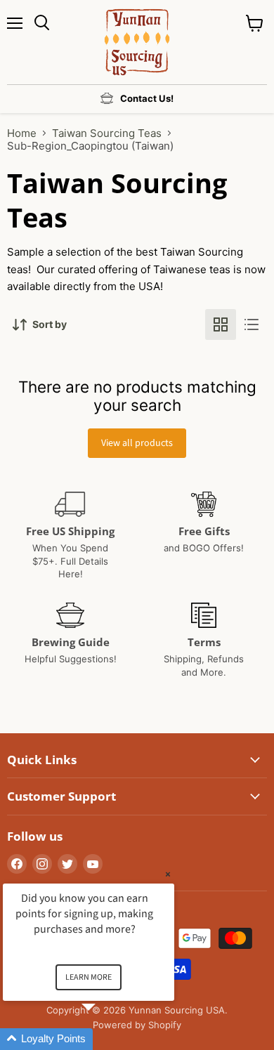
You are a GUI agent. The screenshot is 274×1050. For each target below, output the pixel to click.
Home (22, 133)
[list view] (251, 324)
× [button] (168, 874)
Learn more (88, 977)
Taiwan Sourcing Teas (107, 133)
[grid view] (220, 324)
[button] (105, 1039)
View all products (137, 443)
